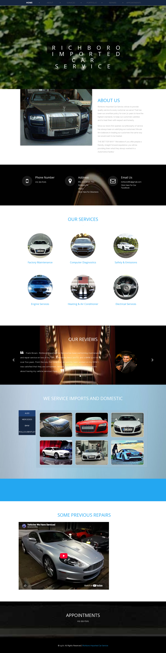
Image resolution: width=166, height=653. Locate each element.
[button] (13, 360)
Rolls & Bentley (27, 432)
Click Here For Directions (88, 192)
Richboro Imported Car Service (95, 646)
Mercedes (27, 419)
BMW (27, 426)
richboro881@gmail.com (131, 182)
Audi (27, 413)
